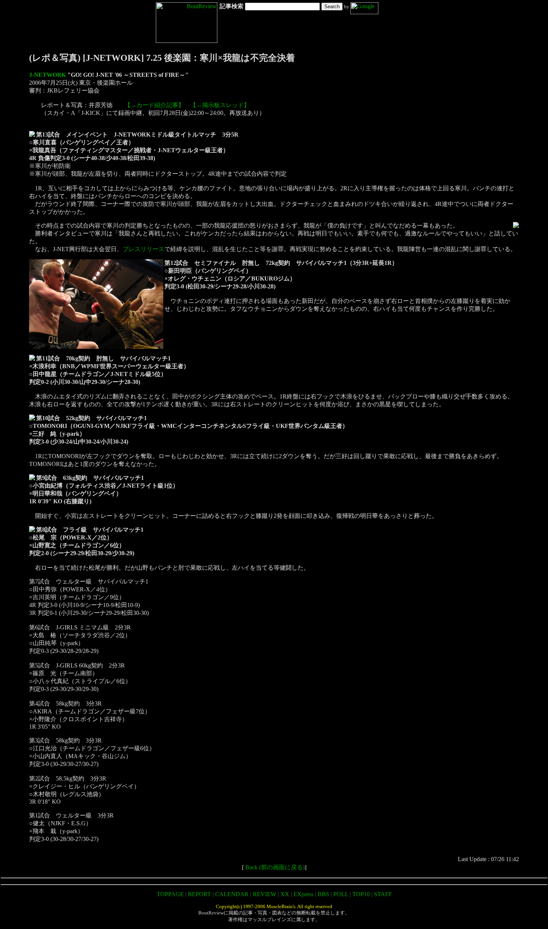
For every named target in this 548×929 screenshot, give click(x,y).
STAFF (383, 894)
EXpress (303, 894)
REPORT (199, 894)
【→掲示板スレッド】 (220, 105)
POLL (340, 894)
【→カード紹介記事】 (154, 105)
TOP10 (361, 894)
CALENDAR (232, 894)
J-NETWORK (47, 75)
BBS (323, 894)
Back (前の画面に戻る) (275, 867)
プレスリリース (143, 249)
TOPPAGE (170, 894)
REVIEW (264, 894)
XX (284, 894)
